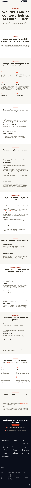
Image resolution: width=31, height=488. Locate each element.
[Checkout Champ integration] (5, 441)
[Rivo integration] (15, 453)
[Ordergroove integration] (25, 447)
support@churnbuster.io (9, 362)
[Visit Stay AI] (25, 444)
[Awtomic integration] (5, 444)
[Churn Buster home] (5, 1)
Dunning (2, 472)
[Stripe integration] (15, 441)
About (24, 472)
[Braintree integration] (25, 453)
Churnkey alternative (11, 472)
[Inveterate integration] (5, 456)
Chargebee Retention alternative (11, 476)
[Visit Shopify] (25, 441)
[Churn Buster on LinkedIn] (29, 485)
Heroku (25, 278)
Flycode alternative (11, 479)
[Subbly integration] (5, 450)
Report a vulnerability (15, 424)
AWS (21, 278)
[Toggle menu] (29, 1)
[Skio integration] (15, 444)
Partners (24, 473)
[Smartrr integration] (15, 450)
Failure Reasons (18, 473)
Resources (17, 477)
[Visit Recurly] (25, 450)
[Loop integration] (5, 453)
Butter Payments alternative (10, 474)
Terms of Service (25, 477)
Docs (1, 477)
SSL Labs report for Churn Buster (10, 210)
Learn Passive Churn (18, 472)
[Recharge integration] (5, 447)
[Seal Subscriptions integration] (15, 447)
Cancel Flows (2, 473)
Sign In (19, 1)
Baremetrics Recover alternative (11, 478)
